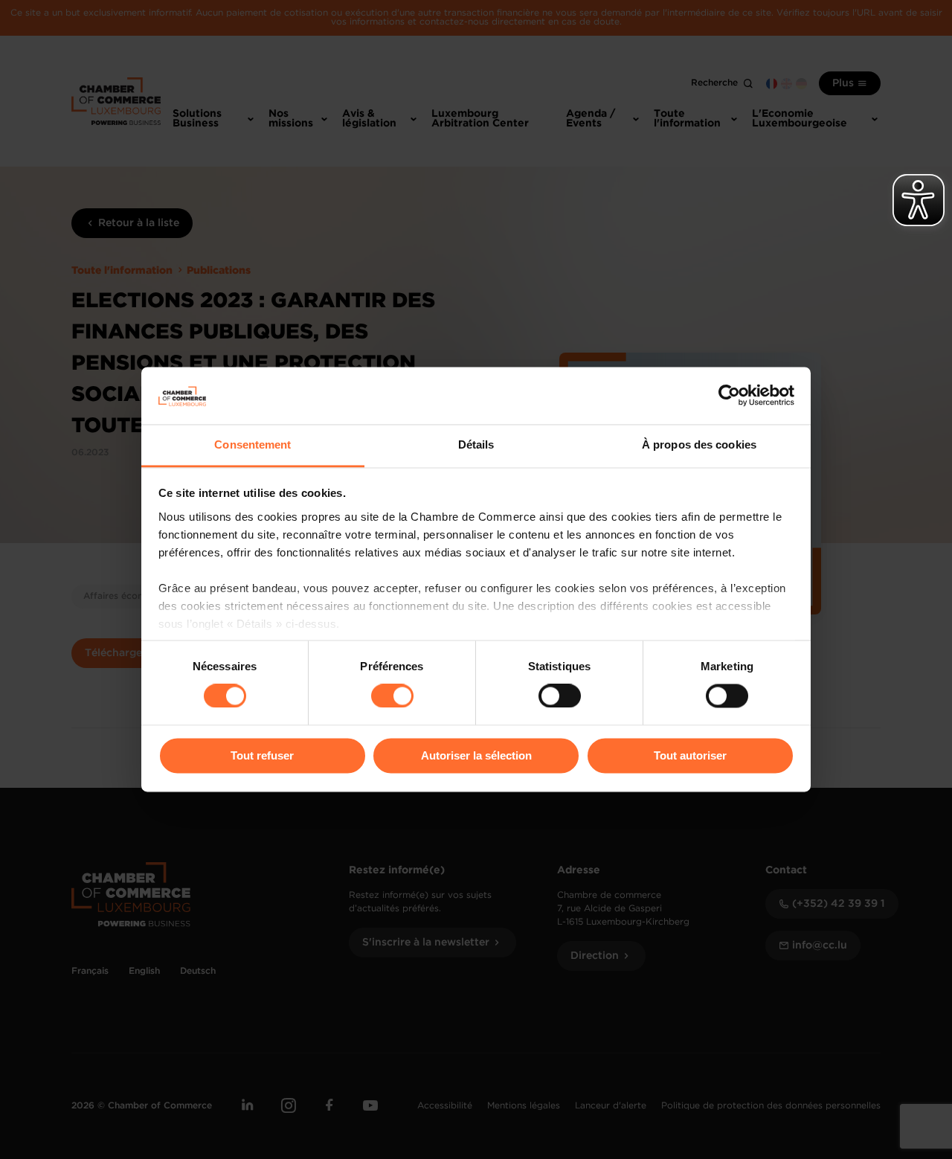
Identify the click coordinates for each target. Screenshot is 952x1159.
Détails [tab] (476, 444)
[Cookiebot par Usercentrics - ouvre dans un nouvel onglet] (729, 396)
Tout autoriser (690, 755)
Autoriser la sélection (476, 755)
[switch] (392, 696)
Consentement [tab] (252, 444)
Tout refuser (262, 755)
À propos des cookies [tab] (699, 444)
